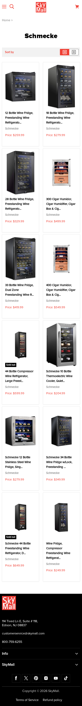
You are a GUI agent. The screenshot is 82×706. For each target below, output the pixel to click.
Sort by (9, 52)
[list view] (74, 52)
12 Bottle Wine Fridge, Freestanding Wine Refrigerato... (19, 117)
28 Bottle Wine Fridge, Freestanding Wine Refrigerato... (19, 204)
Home (6, 20)
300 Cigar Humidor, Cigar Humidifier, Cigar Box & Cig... (60, 204)
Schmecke (12, 128)
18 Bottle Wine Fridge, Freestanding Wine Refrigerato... (60, 117)
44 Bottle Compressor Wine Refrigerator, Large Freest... (19, 376)
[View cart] (77, 6)
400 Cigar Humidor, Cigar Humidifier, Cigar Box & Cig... (60, 290)
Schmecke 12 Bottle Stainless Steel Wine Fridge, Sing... (18, 462)
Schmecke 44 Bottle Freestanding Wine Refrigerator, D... (18, 548)
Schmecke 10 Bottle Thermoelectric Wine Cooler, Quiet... (59, 376)
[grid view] (64, 52)
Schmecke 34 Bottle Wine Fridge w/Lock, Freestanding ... (59, 462)
